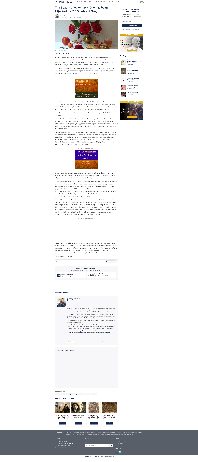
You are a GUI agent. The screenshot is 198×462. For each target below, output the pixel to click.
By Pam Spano (130, 94)
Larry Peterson (66, 15)
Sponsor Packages (68, 443)
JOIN (117, 2)
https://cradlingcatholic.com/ (86, 331)
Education (94, 394)
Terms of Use (121, 441)
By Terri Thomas (130, 65)
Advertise (60, 443)
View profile (72, 17)
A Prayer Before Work (132, 92)
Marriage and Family (72, 394)
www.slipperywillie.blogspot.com (77, 332)
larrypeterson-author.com (101, 331)
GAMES (111, 2)
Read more (62, 423)
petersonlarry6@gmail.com (104, 332)
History (87, 394)
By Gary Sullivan (130, 81)
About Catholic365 (62, 441)
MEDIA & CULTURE (80, 2)
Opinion (81, 394)
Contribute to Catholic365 (64, 445)
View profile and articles (109, 342)
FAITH (91, 2)
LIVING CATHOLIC (101, 2)
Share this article (111, 261)
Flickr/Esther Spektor (62, 50)
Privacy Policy (121, 443)
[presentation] (54, 411)
